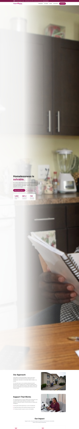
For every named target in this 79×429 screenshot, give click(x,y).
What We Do (40, 3)
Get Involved (55, 3)
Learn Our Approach (31, 190)
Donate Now (62, 3)
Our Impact (46, 3)
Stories (50, 3)
